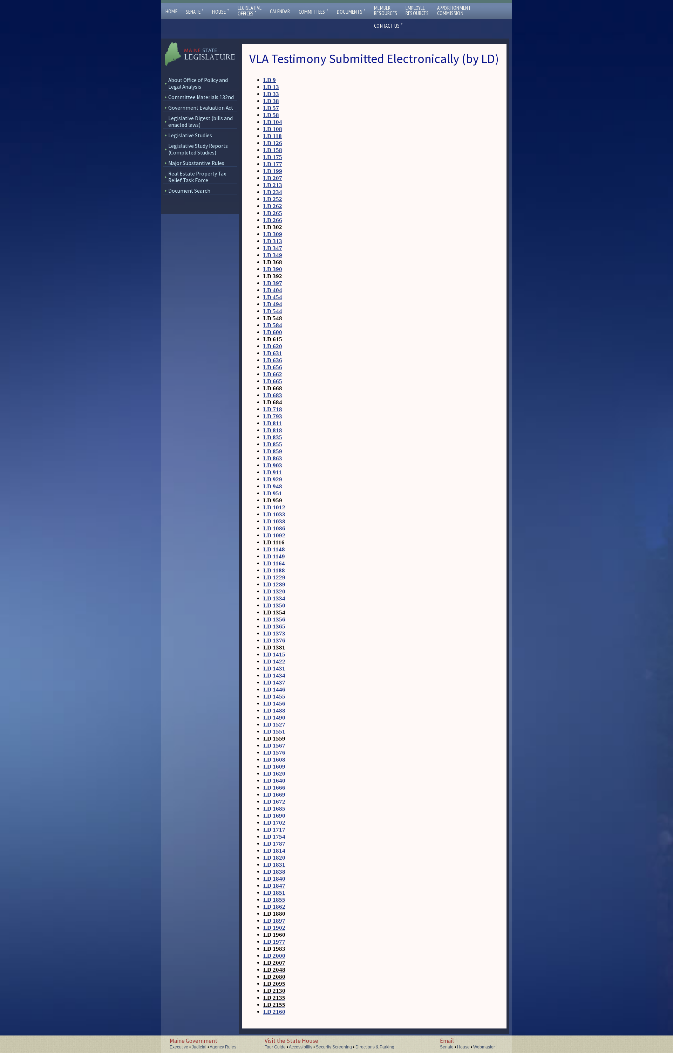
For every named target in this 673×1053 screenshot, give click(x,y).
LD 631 (272, 353)
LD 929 (272, 479)
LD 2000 (274, 955)
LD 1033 (274, 514)
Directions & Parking (374, 1047)
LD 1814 (274, 850)
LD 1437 (274, 682)
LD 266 (272, 220)
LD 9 (269, 80)
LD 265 (272, 213)
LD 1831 (274, 864)
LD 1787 (274, 843)
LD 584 (272, 325)
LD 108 (272, 129)
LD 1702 (274, 822)
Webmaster (484, 1047)
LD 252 (272, 199)
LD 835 (272, 437)
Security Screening (334, 1047)
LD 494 (272, 304)
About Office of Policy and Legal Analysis (198, 83)
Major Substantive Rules (196, 163)
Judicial (199, 1047)
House (220, 12)
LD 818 (272, 430)
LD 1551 (274, 731)
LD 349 (272, 255)
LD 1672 (274, 801)
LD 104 (272, 122)
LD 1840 (274, 878)
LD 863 (272, 458)
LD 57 (271, 108)
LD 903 (272, 465)
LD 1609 (274, 766)
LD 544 (272, 311)
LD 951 (272, 493)
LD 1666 (274, 787)
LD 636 (272, 360)
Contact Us (388, 26)
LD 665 (272, 381)
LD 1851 (274, 892)
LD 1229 (274, 577)
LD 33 (271, 94)
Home (171, 11)
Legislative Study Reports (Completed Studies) (198, 149)
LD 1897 (274, 920)
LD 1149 (274, 556)
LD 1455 (274, 696)
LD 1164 (274, 563)
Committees (313, 12)
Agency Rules (223, 1047)
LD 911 (272, 472)
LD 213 (272, 185)
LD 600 (272, 332)
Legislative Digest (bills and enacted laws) (200, 121)
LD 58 (271, 115)
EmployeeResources (417, 10)
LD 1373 (274, 633)
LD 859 (272, 451)
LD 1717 (274, 829)
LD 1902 (274, 927)
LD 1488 (274, 710)
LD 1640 (274, 780)
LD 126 (272, 143)
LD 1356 (274, 619)
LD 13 (271, 87)
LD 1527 (274, 724)
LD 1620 (274, 773)
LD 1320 (274, 591)
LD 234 (272, 192)
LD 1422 (274, 661)
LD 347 (272, 248)
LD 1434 (274, 675)
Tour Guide (275, 1047)
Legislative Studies (190, 135)
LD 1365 (274, 626)
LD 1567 (274, 745)
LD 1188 (274, 570)
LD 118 (272, 136)
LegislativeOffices (249, 10)
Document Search (189, 190)
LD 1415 (274, 654)
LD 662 (272, 374)
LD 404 (272, 290)
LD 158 (272, 150)
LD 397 (272, 283)
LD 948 (272, 486)
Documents (351, 12)
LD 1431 (274, 668)
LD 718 (272, 409)
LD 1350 (274, 605)
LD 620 (272, 346)
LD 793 (272, 416)
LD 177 (272, 164)
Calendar (280, 11)
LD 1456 (274, 703)
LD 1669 (274, 794)
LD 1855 (274, 899)
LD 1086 (274, 528)
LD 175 (272, 157)
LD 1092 (274, 535)
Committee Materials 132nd (201, 97)
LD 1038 (274, 521)
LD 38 (271, 101)
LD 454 (272, 297)
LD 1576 (274, 752)
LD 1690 (274, 815)
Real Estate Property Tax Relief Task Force (197, 177)
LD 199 (272, 171)
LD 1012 (274, 507)
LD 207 (272, 178)
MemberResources (385, 10)
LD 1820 (274, 857)
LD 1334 (274, 598)
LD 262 (272, 206)
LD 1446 (274, 689)
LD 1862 (274, 906)
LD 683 (272, 395)
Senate (195, 12)
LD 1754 (274, 836)
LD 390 (272, 269)
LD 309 (272, 234)
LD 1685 (274, 808)
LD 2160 (274, 1012)
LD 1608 (274, 759)
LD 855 (272, 444)
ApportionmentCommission (454, 10)
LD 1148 (274, 549)
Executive (179, 1047)
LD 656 (272, 367)
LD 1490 (274, 717)
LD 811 (272, 423)
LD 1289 (274, 584)
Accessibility (300, 1047)
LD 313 (272, 241)
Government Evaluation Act (200, 107)
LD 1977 (274, 941)
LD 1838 (274, 871)
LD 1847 (274, 885)
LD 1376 (274, 640)
